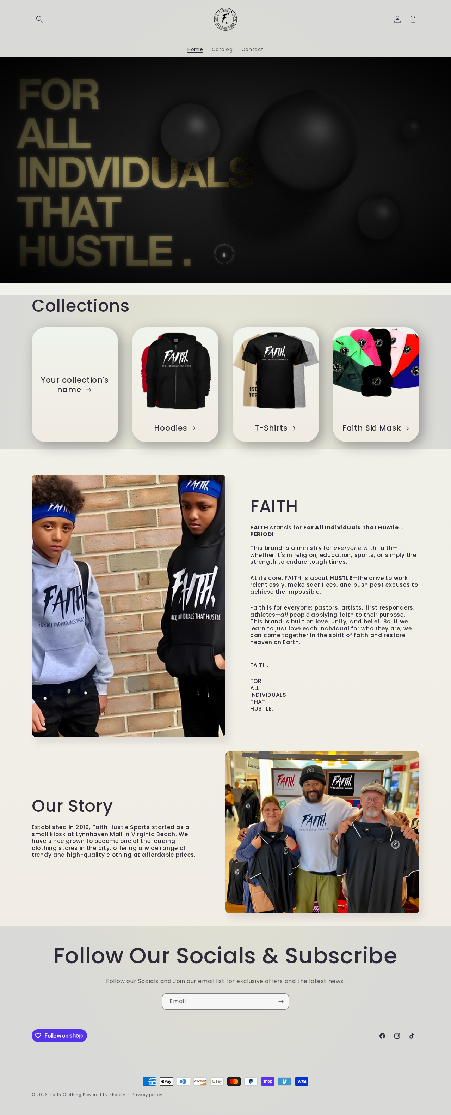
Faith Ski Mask (371, 428)
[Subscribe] (281, 1001)
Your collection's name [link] (75, 384)
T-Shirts (271, 428)
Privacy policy (147, 1094)
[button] (39, 19)
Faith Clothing (66, 1094)
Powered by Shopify (104, 1094)
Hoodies (170, 428)
